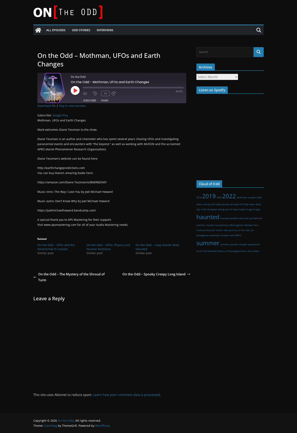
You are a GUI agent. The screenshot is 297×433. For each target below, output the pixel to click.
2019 (209, 196)
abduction (242, 197)
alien (259, 197)
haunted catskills (229, 218)
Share (104, 100)
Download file (46, 106)
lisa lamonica (222, 225)
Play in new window (72, 106)
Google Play (60, 115)
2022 (229, 196)
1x (105, 93)
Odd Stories (81, 30)
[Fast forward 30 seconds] (116, 93)
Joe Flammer (255, 218)
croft (203, 209)
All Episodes (55, 30)
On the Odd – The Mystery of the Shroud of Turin (71, 277)
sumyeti (243, 244)
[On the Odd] (38, 30)
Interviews (105, 30)
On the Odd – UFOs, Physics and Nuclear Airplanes (108, 247)
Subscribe (89, 100)
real (232, 235)
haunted (207, 217)
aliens (199, 204)
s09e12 (237, 235)
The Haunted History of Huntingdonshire (224, 251)
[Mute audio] (87, 93)
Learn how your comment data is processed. (127, 395)
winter (256, 251)
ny (235, 230)
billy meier (249, 204)
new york (229, 230)
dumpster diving (215, 209)
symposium (254, 244)
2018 (198, 197)
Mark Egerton (237, 225)
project (225, 235)
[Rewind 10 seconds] (96, 93)
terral (199, 251)
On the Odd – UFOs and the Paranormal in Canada (56, 247)
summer (207, 243)
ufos (249, 251)
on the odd (244, 230)
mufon (219, 230)
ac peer (252, 197)
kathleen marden (205, 225)
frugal (257, 209)
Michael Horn (252, 225)
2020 (219, 197)
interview (244, 218)
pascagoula (202, 235)
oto (252, 230)
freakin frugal (245, 209)
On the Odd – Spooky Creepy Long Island (153, 274)
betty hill (238, 204)
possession (214, 235)
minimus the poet (205, 230)
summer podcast (229, 244)
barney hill (209, 204)
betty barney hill (224, 204)
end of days (231, 209)
